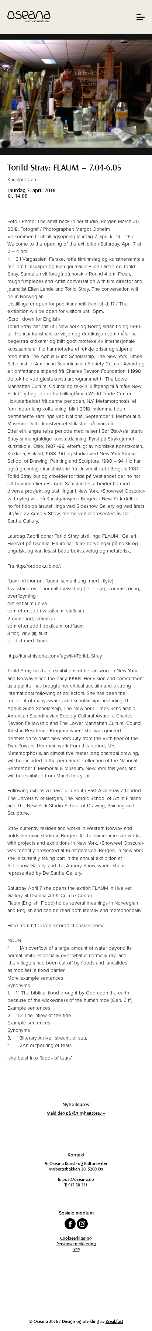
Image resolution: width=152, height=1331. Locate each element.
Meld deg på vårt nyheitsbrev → (76, 1112)
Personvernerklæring (76, 1243)
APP (76, 1249)
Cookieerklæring (76, 1237)
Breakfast (114, 1321)
